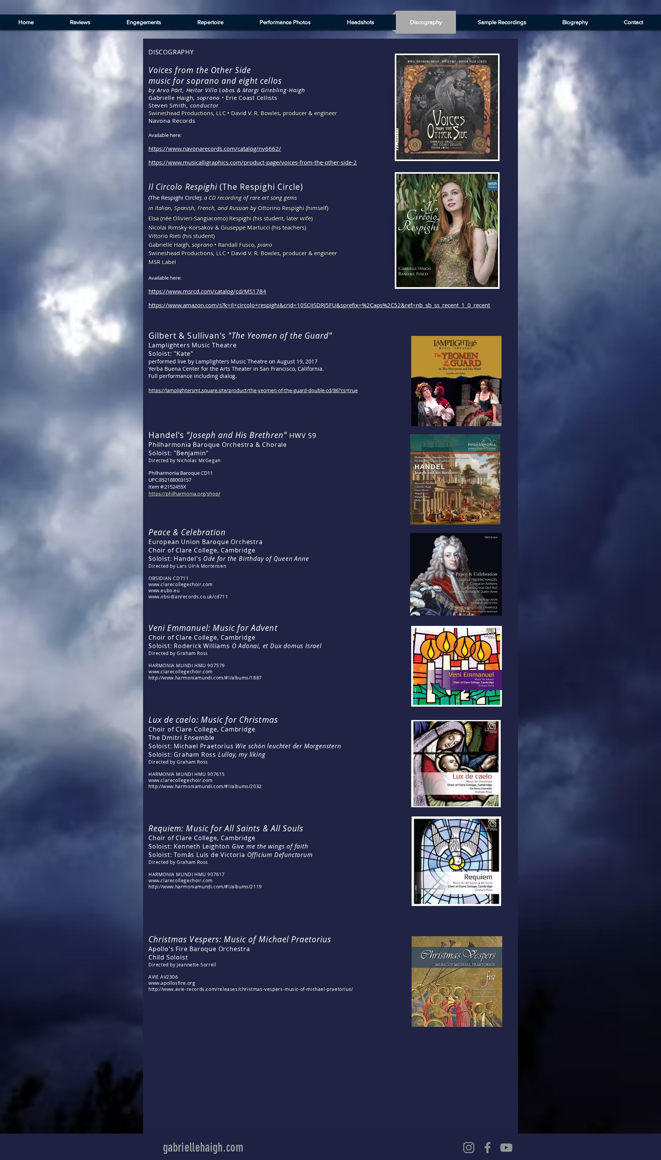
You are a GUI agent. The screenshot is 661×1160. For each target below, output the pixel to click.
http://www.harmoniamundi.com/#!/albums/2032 (205, 786)
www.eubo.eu (164, 590)
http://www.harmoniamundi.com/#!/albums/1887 (205, 677)
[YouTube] (506, 1147)
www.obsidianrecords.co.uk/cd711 (188, 596)
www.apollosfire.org (171, 983)
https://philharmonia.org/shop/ (184, 493)
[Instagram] (468, 1147)
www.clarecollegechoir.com (180, 584)
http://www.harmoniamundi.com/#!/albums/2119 (205, 886)
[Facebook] (487, 1147)
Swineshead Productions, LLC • (189, 113)
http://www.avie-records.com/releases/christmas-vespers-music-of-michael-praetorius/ (250, 989)
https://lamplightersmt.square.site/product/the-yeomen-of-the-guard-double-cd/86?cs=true (253, 390)
